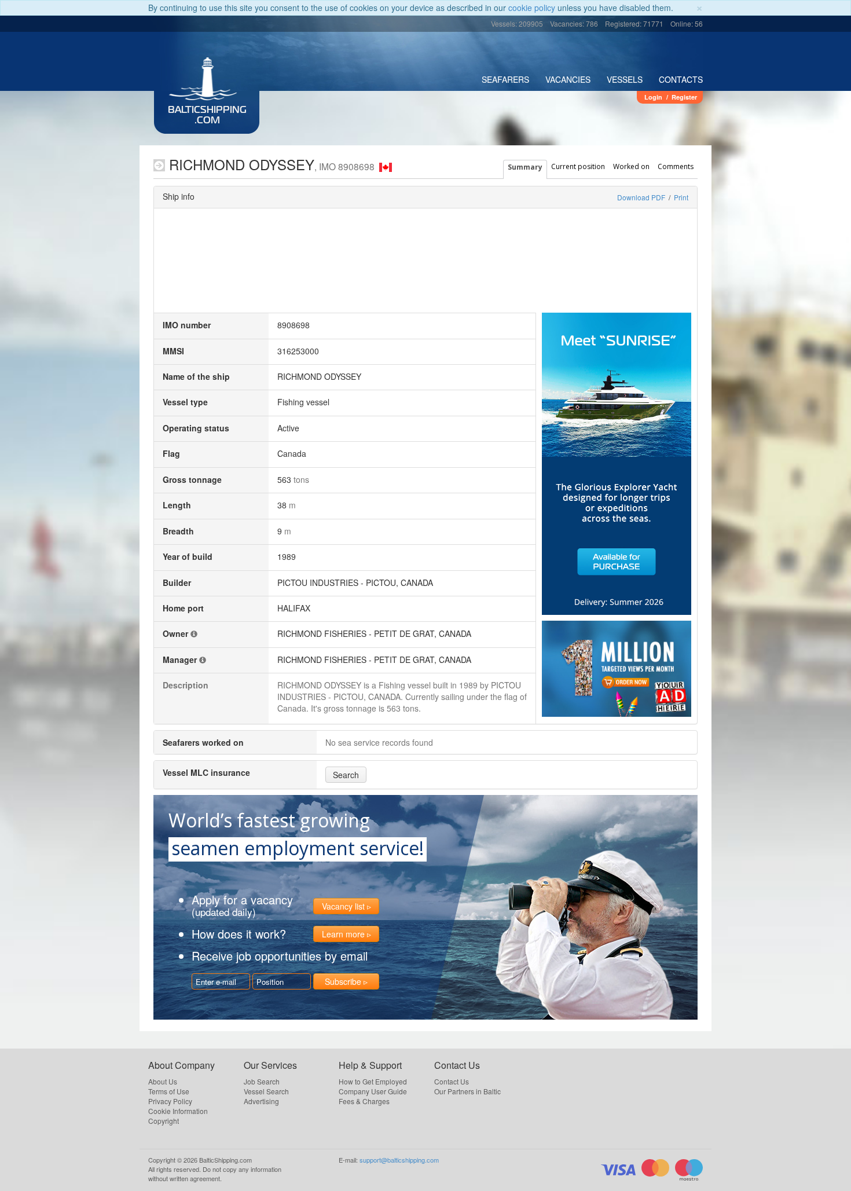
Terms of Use (168, 1091)
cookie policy (531, 7)
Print (681, 197)
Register (684, 97)
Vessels (625, 79)
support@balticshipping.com (399, 1159)
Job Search (262, 1081)
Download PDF (641, 197)
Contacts (681, 79)
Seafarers (505, 79)
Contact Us (451, 1081)
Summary (525, 167)
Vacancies (567, 79)
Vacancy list (343, 906)
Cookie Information (178, 1111)
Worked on (631, 166)
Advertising (261, 1101)
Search (346, 774)
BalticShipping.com (207, 116)
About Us (162, 1081)
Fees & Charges (364, 1101)
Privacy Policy (170, 1101)
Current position (578, 166)
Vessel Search (266, 1091)
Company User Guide (373, 1091)
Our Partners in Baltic (467, 1091)
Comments (676, 166)
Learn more (343, 934)
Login (653, 97)
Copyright (163, 1121)
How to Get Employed (373, 1081)
